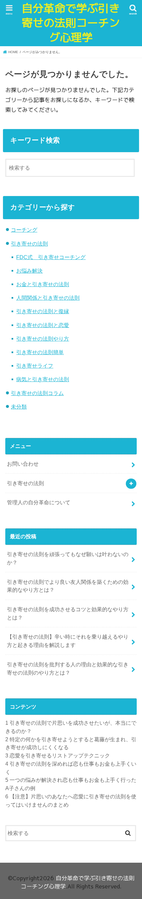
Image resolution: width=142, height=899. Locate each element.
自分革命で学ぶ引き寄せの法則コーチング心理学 (71, 23)
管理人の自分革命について (38, 502)
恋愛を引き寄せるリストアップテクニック (57, 755)
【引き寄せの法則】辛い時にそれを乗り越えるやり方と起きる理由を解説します (67, 641)
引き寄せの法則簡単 (40, 352)
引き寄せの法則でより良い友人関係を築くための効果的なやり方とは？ (67, 586)
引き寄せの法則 (29, 244)
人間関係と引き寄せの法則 (48, 298)
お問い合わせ (23, 464)
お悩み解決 (29, 271)
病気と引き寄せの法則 (42, 379)
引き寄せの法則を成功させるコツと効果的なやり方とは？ (67, 613)
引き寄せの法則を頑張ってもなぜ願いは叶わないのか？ (67, 558)
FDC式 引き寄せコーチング (51, 257)
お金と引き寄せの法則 (42, 284)
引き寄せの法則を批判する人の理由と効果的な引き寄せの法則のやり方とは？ (67, 668)
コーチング (24, 230)
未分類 (19, 407)
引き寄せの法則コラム (37, 393)
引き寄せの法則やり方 (42, 339)
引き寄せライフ (34, 366)
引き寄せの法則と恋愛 (42, 325)
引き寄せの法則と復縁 (42, 311)
